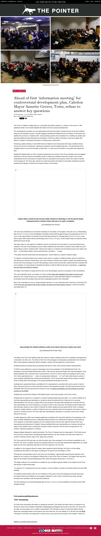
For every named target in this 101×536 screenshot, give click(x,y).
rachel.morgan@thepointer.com (28, 496)
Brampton (4, 1)
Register (97, 1)
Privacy (47, 528)
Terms (53, 528)
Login (92, 1)
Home (87, 1)
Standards (60, 528)
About (13, 528)
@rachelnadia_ (24, 500)
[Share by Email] (26, 118)
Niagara (19, 1)
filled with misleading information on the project (67, 274)
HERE (83, 511)
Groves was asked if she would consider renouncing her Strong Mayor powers (45, 284)
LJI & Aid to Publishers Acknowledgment (78, 528)
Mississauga (12, 1)
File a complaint (38, 528)
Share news (28, 528)
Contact (20, 528)
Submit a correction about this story (25, 522)
